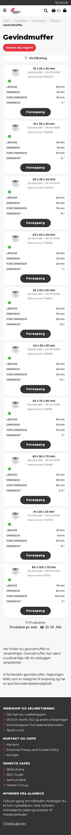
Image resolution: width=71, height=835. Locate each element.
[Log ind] (65, 10)
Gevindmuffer (12, 25)
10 (42, 627)
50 (52, 627)
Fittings (55, 20)
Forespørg (35, 112)
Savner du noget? (19, 47)
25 (47, 627)
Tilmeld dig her (14, 823)
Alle (58, 627)
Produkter (21, 20)
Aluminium (38, 20)
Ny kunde (61, 2)
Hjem (6, 20)
